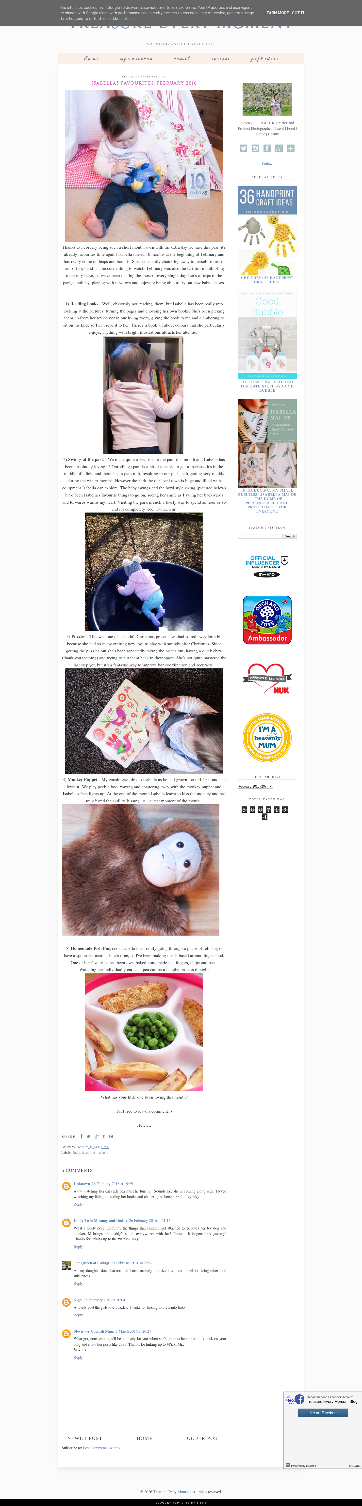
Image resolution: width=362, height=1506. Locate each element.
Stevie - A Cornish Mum (94, 1331)
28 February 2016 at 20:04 (104, 1299)
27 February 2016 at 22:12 (132, 1262)
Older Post (204, 1438)
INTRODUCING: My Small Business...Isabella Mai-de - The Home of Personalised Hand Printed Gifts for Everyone (267, 500)
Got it (298, 13)
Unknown (82, 1183)
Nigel (78, 1300)
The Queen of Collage (92, 1263)
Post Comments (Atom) (101, 1447)
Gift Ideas (264, 58)
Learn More (276, 13)
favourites (89, 1152)
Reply (78, 1204)
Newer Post (84, 1438)
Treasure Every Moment (172, 1491)
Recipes (220, 58)
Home (91, 58)
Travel (181, 58)
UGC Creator (136, 58)
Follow (267, 163)
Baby (76, 1152)
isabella (103, 1152)
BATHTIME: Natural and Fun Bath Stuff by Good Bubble (267, 386)
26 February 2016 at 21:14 (149, 1220)
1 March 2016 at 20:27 (133, 1331)
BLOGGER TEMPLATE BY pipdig (181, 1502)
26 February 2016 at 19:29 (112, 1183)
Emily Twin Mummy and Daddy (101, 1220)
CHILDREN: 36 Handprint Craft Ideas (267, 280)
